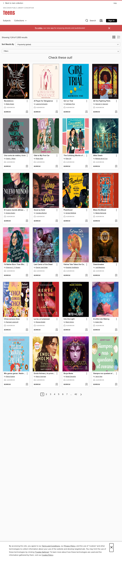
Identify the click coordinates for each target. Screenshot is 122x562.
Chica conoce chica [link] (12, 319)
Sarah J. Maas (10, 159)
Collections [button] (19, 20)
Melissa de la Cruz (101, 159)
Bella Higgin (10, 104)
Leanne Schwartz (41, 104)
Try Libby (38, 28)
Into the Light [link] (69, 319)
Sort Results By (8, 44)
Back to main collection (14, 3)
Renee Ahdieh (40, 322)
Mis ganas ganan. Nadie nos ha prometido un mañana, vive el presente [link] (15, 373)
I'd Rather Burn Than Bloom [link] (15, 264)
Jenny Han (98, 376)
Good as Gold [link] (39, 210)
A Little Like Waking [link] (101, 319)
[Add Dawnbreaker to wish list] (116, 275)
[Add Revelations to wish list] (26, 112)
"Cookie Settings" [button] (42, 552)
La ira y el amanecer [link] (42, 319)
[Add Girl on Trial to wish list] (86, 112)
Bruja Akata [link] (68, 373)
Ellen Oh (68, 159)
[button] (90, 21)
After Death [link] (98, 156)
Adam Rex (98, 322)
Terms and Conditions (51, 546)
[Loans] (101, 21)
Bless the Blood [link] (99, 210)
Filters (6, 51)
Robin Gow (39, 159)
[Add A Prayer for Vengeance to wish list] (56, 112)
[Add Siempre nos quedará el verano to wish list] (116, 384)
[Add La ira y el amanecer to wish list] (56, 330)
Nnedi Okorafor (71, 376)
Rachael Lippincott (12, 322)
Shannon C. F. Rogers (13, 267)
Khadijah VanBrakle (72, 267)
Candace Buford (41, 213)
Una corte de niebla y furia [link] (14, 156)
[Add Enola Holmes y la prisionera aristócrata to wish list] (56, 384)
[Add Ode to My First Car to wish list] (56, 166)
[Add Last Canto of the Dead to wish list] (56, 275)
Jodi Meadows (100, 267)
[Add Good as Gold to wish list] (56, 221)
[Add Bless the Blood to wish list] (116, 221)
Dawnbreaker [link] (98, 264)
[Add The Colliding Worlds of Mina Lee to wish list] (86, 166)
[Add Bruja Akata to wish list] (86, 384)
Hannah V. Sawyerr (101, 104)
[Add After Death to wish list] (116, 166)
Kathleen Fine (70, 104)
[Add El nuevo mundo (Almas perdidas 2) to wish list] (26, 221)
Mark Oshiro (70, 322)
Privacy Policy (69, 546)
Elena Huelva (10, 376)
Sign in (111, 20)
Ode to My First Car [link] (41, 156)
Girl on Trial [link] (68, 101)
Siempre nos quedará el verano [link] (104, 373)
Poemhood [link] (68, 210)
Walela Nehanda (100, 213)
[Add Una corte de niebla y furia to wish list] (26, 166)
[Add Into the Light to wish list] (86, 330)
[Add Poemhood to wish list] (86, 221)
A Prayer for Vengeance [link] (43, 101)
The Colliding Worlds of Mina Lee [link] (74, 156)
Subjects (7, 20)
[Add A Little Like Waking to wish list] (116, 330)
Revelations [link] (8, 101)
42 (76, 394)
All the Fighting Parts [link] (101, 101)
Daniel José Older (42, 267)
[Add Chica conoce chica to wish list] (26, 330)
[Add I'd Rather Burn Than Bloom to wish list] (26, 275)
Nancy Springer (41, 376)
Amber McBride (71, 213)
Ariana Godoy (10, 213)
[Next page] (81, 394)
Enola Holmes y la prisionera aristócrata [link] (45, 373)
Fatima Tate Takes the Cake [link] (74, 264)
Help (115, 3)
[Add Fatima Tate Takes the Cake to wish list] (86, 275)
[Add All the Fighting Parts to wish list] (116, 112)
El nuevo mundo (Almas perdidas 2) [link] (15, 210)
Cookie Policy (47, 555)
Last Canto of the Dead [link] (43, 264)
